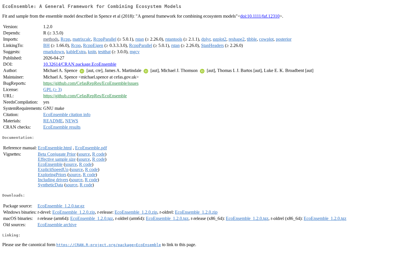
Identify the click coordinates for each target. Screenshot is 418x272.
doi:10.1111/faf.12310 (260, 16)
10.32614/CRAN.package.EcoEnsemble (79, 64)
